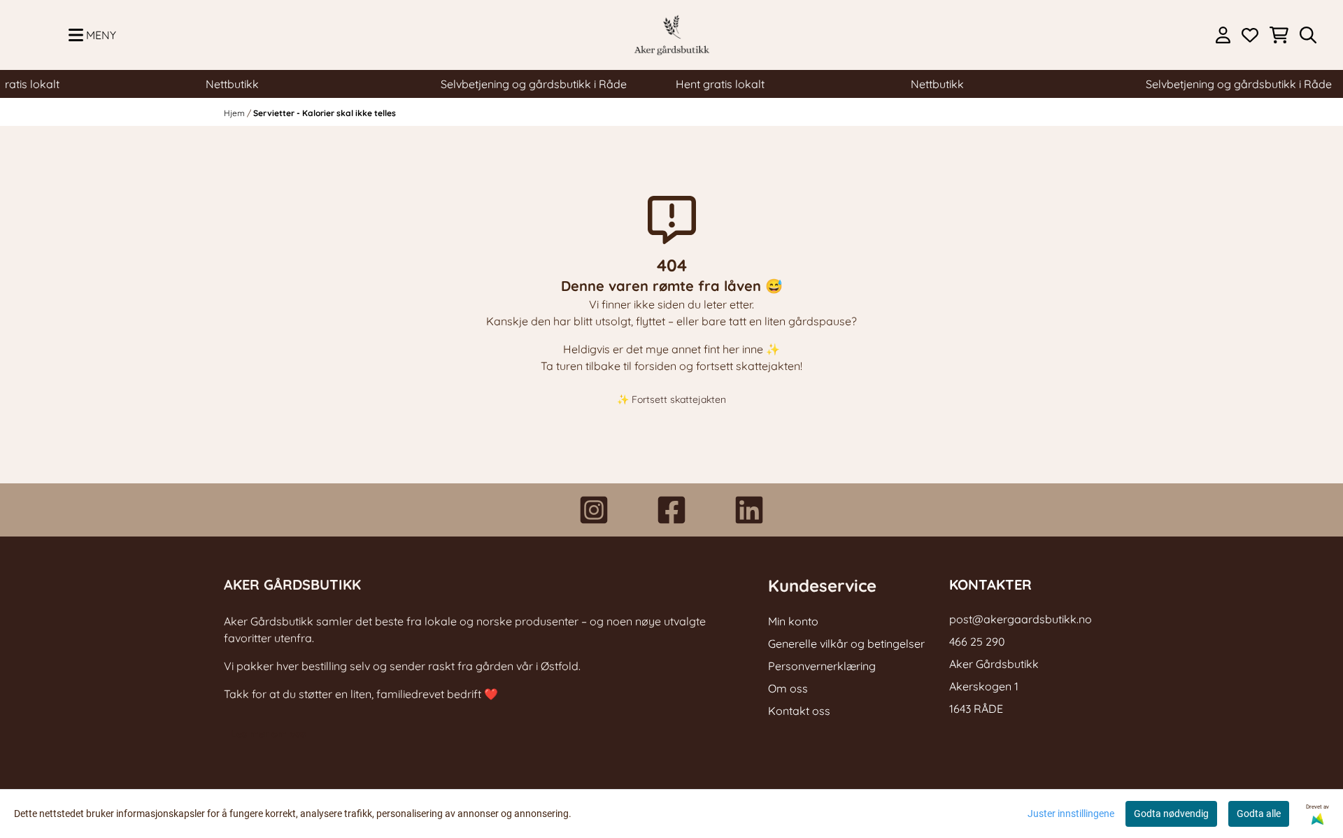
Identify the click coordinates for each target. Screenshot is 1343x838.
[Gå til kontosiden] (1223, 35)
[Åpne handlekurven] (1279, 35)
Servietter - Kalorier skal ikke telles (324, 113)
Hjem (235, 113)
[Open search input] (1308, 35)
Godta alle (1259, 813)
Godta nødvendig (1171, 813)
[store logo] (671, 35)
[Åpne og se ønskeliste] (1250, 35)
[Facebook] (671, 510)
